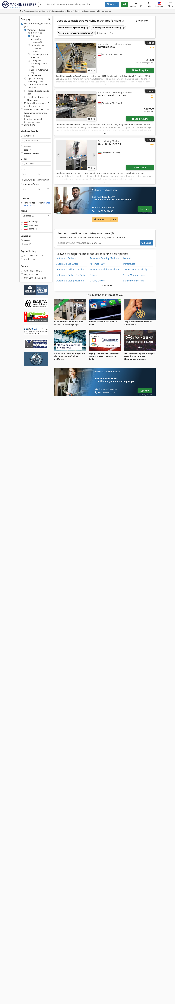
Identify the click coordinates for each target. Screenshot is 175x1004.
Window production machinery (36, 31)
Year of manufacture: (30, 184)
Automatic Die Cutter (67, 263)
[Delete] (87, 27)
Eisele (28, 150)
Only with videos (33, 274)
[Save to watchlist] (152, 48)
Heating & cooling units (38, 92)
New (27, 240)
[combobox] (36, 215)
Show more (106, 285)
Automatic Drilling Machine (70, 269)
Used (27, 244)
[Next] (94, 57)
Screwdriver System (133, 280)
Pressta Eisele (31, 153)
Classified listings (33, 255)
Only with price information (36, 179)
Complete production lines (40, 56)
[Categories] (40, 4)
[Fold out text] (105, 85)
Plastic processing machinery (37, 25)
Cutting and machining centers (39, 63)
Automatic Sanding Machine (104, 258)
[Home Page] (20, 11)
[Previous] (58, 57)
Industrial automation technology (34, 120)
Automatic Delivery (66, 258)
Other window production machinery (37, 48)
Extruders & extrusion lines (37, 86)
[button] (170, 4)
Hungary (32, 225)
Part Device (129, 263)
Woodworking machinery (35, 114)
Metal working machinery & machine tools (36, 104)
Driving (93, 275)
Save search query (106, 219)
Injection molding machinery (35, 80)
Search (113, 4)
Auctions (29, 259)
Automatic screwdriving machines (37, 39)
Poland (32, 228)
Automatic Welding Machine (104, 269)
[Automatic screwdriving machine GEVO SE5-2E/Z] (76, 58)
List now (144, 208)
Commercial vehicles (37, 109)
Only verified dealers (35, 278)
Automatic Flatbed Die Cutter (71, 275)
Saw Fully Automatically (135, 269)
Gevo (27, 146)
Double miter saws (39, 71)
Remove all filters (106, 33)
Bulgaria (32, 221)
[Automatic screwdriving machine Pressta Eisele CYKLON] (76, 106)
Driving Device (97, 280)
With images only (33, 270)
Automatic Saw (97, 263)
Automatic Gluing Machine (70, 280)
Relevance (142, 20)
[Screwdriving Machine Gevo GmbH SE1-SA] (76, 155)
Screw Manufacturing (134, 275)
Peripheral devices (38, 97)
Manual (127, 258)
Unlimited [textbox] (28, 215)
